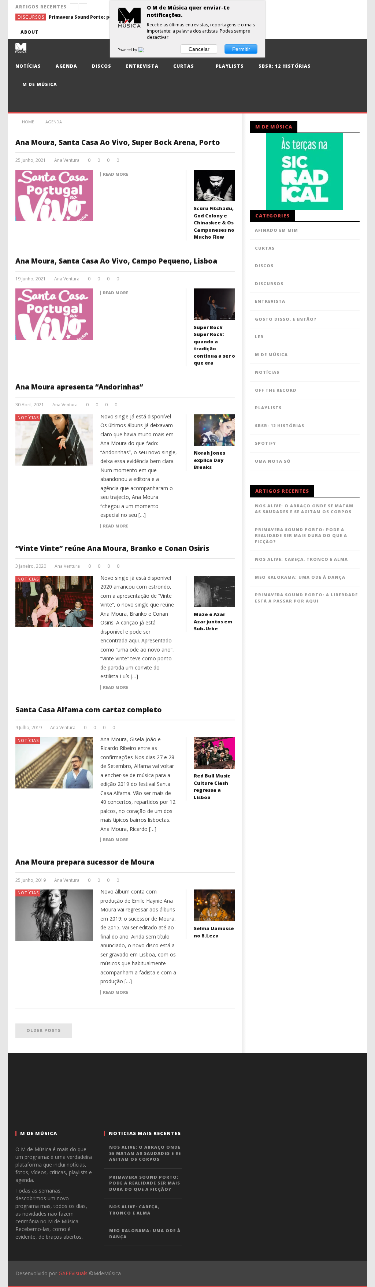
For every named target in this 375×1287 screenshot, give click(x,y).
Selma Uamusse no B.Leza (214, 932)
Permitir (241, 49)
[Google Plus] (326, 32)
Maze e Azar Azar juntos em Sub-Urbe (213, 621)
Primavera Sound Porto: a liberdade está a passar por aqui (306, 598)
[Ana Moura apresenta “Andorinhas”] (54, 440)
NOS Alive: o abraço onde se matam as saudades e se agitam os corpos (304, 509)
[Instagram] (353, 32)
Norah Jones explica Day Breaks (209, 459)
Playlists (229, 66)
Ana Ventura (66, 160)
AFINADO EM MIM (276, 230)
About (30, 32)
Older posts (43, 1030)
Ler (259, 336)
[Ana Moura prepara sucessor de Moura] (54, 915)
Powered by (128, 49)
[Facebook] (285, 32)
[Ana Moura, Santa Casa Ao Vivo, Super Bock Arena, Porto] (54, 195)
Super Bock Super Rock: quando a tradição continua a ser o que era (214, 345)
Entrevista (142, 66)
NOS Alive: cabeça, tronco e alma (301, 559)
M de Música (39, 84)
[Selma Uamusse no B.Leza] (214, 905)
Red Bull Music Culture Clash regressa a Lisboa (212, 786)
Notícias (28, 66)
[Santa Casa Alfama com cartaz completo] (54, 762)
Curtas (183, 66)
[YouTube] (298, 32)
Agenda (66, 66)
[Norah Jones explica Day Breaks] (214, 430)
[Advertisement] (187, 1083)
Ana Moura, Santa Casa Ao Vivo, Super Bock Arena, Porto (117, 142)
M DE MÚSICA (271, 354)
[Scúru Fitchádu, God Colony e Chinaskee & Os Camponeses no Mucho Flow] (214, 186)
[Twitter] (312, 32)
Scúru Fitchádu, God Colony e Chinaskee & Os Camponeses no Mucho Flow (214, 222)
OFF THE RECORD (276, 390)
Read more (115, 174)
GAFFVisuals (73, 1273)
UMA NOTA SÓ (273, 461)
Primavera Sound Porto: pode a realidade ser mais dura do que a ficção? (104, 17)
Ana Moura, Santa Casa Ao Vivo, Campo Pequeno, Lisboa (116, 261)
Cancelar (199, 49)
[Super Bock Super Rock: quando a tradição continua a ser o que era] (214, 304)
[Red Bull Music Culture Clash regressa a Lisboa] (214, 753)
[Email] (339, 32)
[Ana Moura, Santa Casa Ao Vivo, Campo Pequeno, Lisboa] (54, 314)
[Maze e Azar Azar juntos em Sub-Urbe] (214, 592)
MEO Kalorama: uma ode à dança (300, 577)
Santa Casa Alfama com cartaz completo (88, 710)
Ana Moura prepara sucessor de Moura (84, 862)
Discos (101, 66)
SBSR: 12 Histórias (285, 66)
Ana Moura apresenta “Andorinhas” (79, 387)
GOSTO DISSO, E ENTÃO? (286, 319)
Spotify (265, 443)
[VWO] (145, 49)
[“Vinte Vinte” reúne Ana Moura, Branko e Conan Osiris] (54, 601)
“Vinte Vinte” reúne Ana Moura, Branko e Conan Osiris (112, 548)
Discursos (31, 17)
